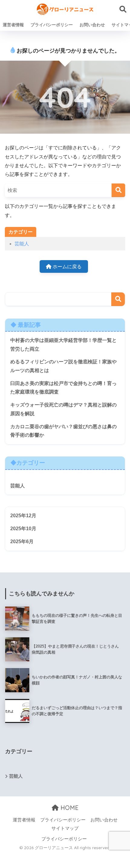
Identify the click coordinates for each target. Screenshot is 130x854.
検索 (118, 299)
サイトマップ (65, 828)
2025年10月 (23, 528)
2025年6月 (22, 541)
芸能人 (22, 243)
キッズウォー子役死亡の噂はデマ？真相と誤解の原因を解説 (63, 409)
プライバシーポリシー (52, 24)
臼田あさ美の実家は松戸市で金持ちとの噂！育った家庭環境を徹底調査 (63, 388)
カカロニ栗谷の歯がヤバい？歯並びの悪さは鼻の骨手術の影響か (63, 431)
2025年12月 (23, 515)
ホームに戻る (66, 266)
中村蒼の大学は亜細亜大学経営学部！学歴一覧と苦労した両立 (63, 345)
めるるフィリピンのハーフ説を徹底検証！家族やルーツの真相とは (63, 366)
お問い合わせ (92, 24)
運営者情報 (13, 24)
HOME (69, 807)
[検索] (118, 190)
